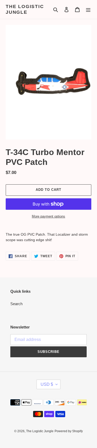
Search (16, 304)
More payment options (48, 216)
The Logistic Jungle (25, 9)
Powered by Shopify (69, 431)
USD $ (47, 384)
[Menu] (88, 9)
